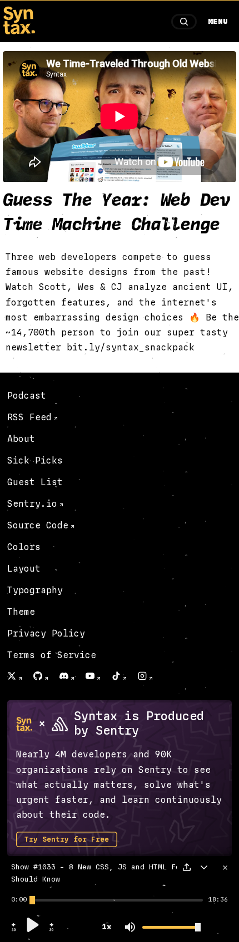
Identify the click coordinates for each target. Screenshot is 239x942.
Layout (24, 568)
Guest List (35, 482)
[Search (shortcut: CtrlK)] (184, 21)
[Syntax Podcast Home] (19, 31)
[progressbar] (19, 900)
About (21, 439)
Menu (218, 21)
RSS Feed (29, 417)
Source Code (37, 525)
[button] (14, 929)
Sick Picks (35, 460)
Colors (24, 547)
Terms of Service (51, 655)
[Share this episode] (186, 867)
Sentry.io (32, 503)
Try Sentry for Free (66, 839)
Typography (35, 590)
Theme (21, 612)
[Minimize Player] (204, 867)
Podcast (26, 395)
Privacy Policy (46, 633)
